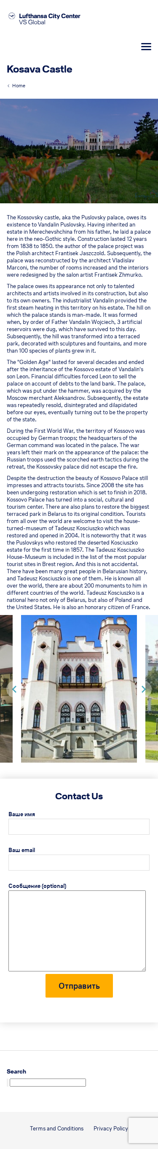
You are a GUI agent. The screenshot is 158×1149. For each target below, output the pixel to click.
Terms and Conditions (56, 1129)
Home (18, 85)
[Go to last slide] (14, 689)
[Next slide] (143, 689)
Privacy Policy (111, 1129)
